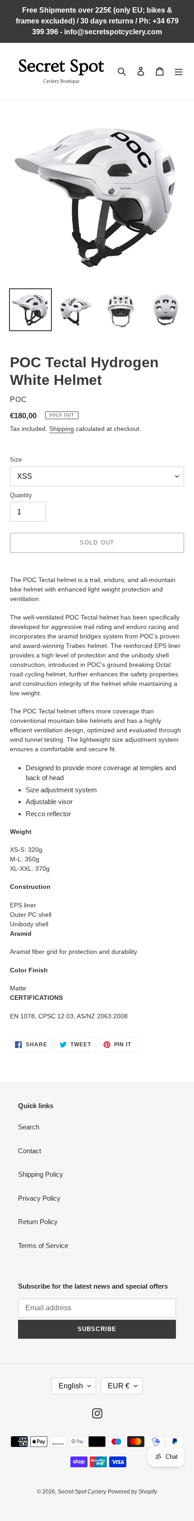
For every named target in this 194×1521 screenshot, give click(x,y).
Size (16, 459)
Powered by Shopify (132, 1492)
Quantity (21, 495)
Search (28, 1127)
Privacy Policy (39, 1198)
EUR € (118, 1386)
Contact (29, 1151)
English (71, 1386)
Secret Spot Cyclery (82, 1492)
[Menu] (178, 71)
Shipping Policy (40, 1174)
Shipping (61, 428)
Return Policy (38, 1221)
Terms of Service (43, 1245)
